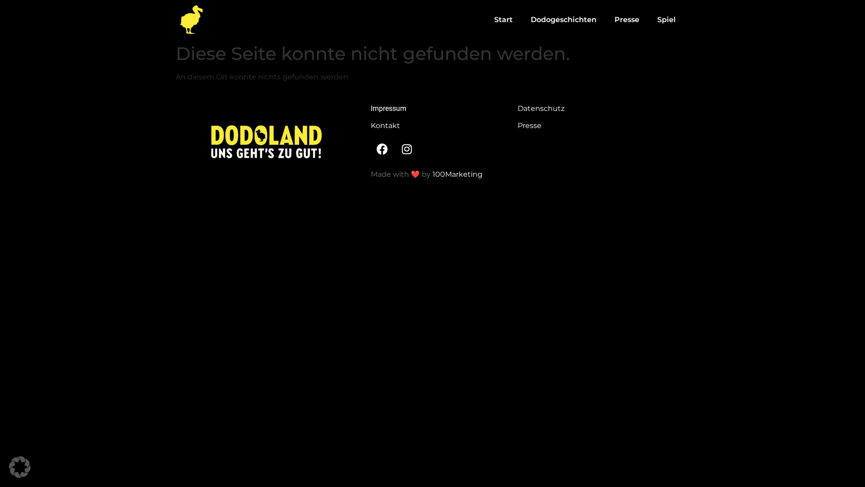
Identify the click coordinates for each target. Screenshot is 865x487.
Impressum (388, 108)
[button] (20, 467)
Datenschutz (541, 108)
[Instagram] (407, 149)
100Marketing (457, 174)
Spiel (666, 19)
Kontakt (385, 125)
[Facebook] (382, 149)
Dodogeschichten (563, 19)
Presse (627, 19)
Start (503, 19)
